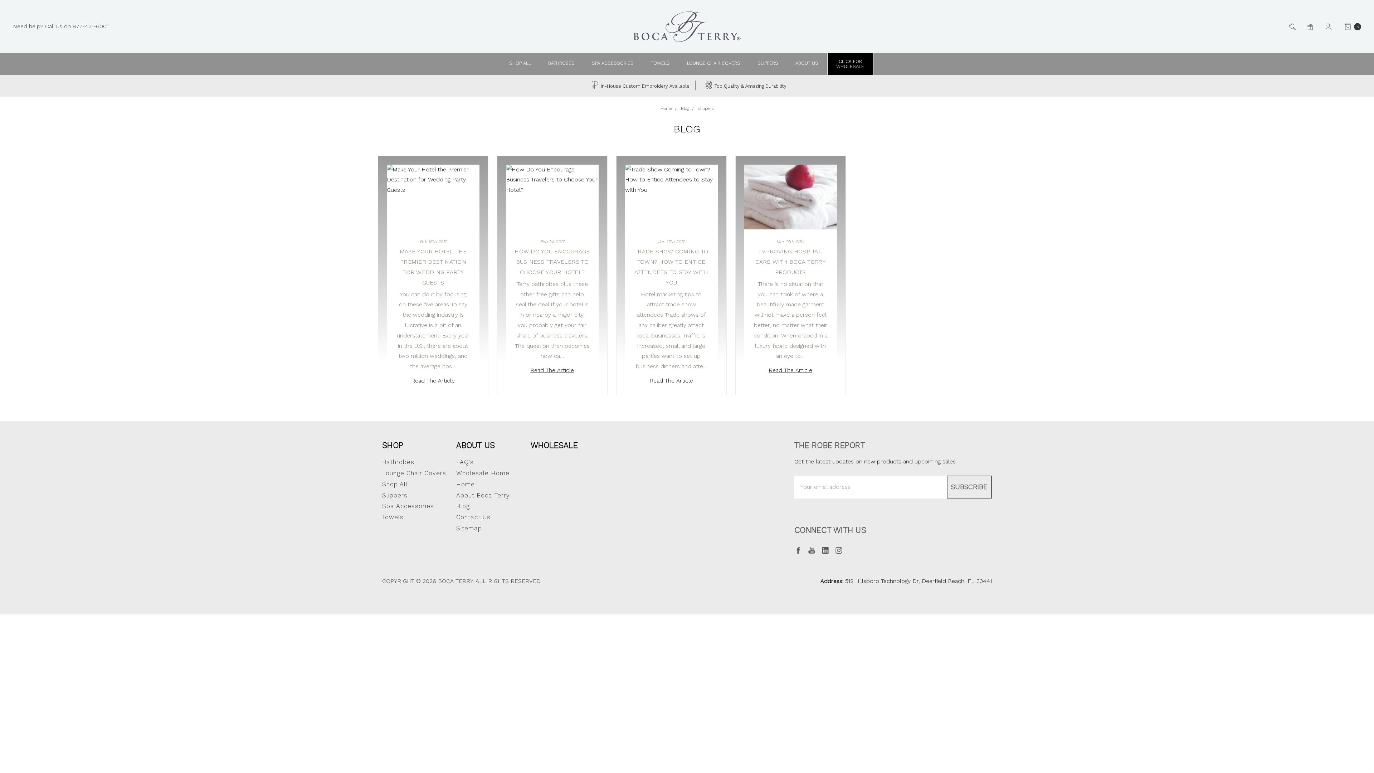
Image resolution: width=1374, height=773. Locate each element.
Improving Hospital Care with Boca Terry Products (790, 262)
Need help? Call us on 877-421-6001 (60, 26)
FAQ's (465, 462)
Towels (660, 63)
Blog (463, 506)
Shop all (520, 63)
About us (806, 63)
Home (465, 484)
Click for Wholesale (850, 64)
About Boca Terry (483, 495)
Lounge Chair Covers (713, 63)
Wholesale (554, 445)
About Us (475, 445)
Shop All (395, 484)
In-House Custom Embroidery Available (644, 86)
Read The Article (433, 380)
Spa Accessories (613, 63)
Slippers (767, 63)
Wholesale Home (483, 473)
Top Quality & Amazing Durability (749, 86)
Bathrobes (561, 63)
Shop (392, 445)
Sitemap (469, 528)
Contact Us (473, 517)
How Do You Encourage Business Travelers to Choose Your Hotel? (552, 262)
